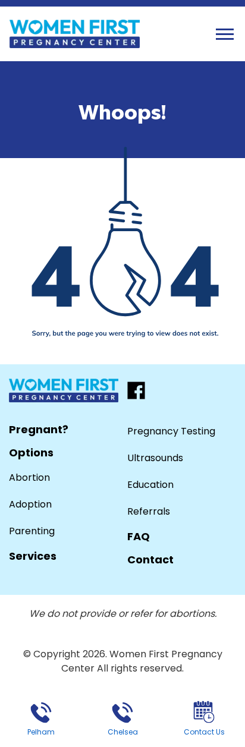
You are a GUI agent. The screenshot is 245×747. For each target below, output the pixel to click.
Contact (150, 559)
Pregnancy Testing (171, 431)
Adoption (30, 504)
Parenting (32, 531)
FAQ (138, 536)
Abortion (29, 477)
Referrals (148, 511)
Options (31, 452)
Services (32, 556)
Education (150, 484)
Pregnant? (38, 429)
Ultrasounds (155, 458)
